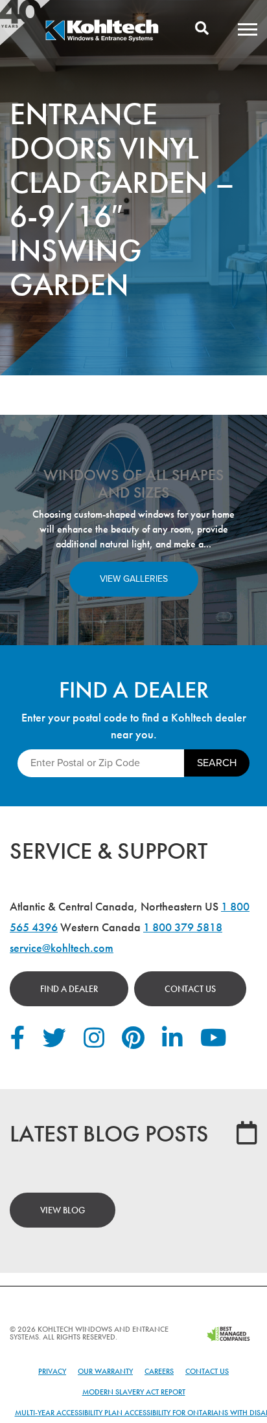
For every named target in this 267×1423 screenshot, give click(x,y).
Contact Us (190, 989)
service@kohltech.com (61, 947)
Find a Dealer (69, 989)
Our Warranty (105, 1371)
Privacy (52, 1371)
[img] (101, 39)
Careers (159, 1371)
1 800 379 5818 (182, 927)
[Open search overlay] (202, 29)
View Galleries (134, 578)
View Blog (62, 1210)
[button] (247, 29)
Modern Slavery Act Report (133, 1392)
